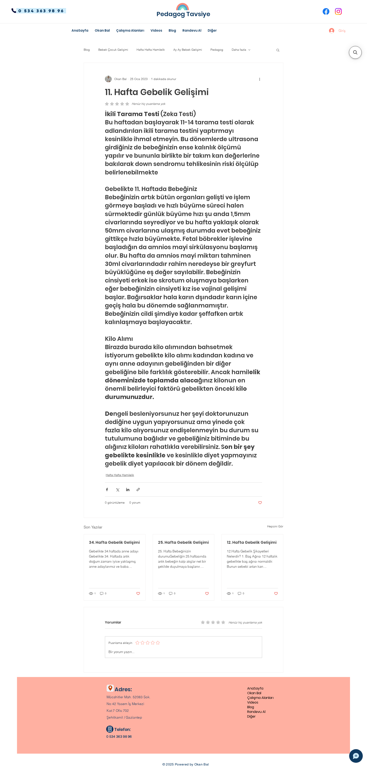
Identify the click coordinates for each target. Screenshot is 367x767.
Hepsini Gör (275, 526)
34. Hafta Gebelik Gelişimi (114, 542)
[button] (212, 30)
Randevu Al (256, 711)
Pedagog (216, 50)
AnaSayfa (255, 688)
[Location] (110, 688)
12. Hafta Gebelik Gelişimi (252, 542)
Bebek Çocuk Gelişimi (113, 50)
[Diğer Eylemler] (259, 78)
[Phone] (13, 10)
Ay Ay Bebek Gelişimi (187, 50)
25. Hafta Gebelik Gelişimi (183, 542)
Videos (252, 702)
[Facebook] (326, 11)
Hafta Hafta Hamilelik (151, 50)
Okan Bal (254, 693)
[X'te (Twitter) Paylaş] (117, 489)
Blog (87, 50)
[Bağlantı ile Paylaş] (138, 489)
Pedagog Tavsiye (183, 14)
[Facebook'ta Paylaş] (107, 489)
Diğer (251, 716)
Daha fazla (239, 50)
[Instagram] (338, 11)
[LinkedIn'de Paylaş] (128, 489)
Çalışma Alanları (260, 697)
